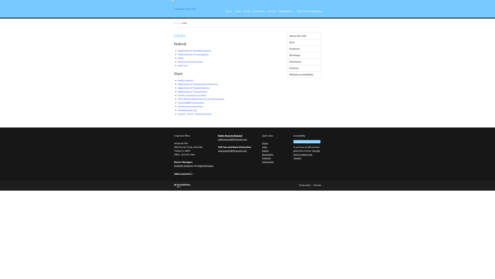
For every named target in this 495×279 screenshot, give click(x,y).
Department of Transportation (192, 91)
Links (264, 147)
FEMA (180, 58)
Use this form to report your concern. (306, 154)
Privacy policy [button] (305, 185)
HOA (292, 42)
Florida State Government (190, 106)
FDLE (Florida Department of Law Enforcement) (201, 99)
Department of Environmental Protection (198, 84)
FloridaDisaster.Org (187, 110)
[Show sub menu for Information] (293, 11)
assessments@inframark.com (232, 150)
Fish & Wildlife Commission (191, 102)
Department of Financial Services (194, 87)
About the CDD (297, 35)
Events (265, 150)
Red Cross (183, 65)
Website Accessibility (301, 74)
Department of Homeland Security (194, 50)
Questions (295, 61)
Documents (267, 154)
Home (177, 22)
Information (268, 161)
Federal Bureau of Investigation (193, 54)
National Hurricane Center (190, 61)
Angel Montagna (205, 165)
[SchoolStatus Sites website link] (182, 186)
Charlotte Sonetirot (183, 165)
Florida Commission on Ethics (192, 95)
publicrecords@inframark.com (232, 139)
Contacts (266, 158)
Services (294, 68)
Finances (294, 48)
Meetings (294, 55)
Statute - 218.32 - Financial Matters (195, 114)
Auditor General (185, 80)
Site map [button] (317, 185)
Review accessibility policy (307, 141)
